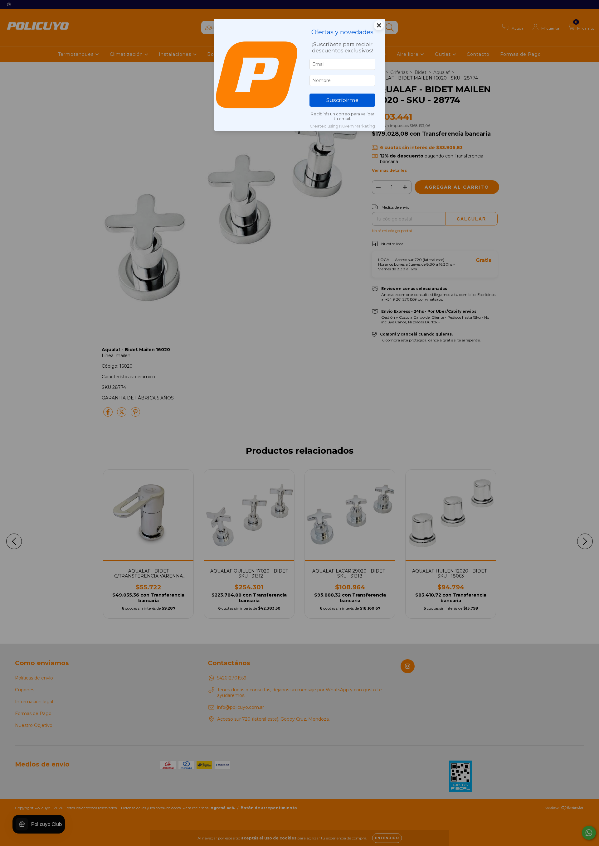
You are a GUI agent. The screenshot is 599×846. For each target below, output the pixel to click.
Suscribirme (342, 100)
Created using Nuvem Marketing (342, 126)
